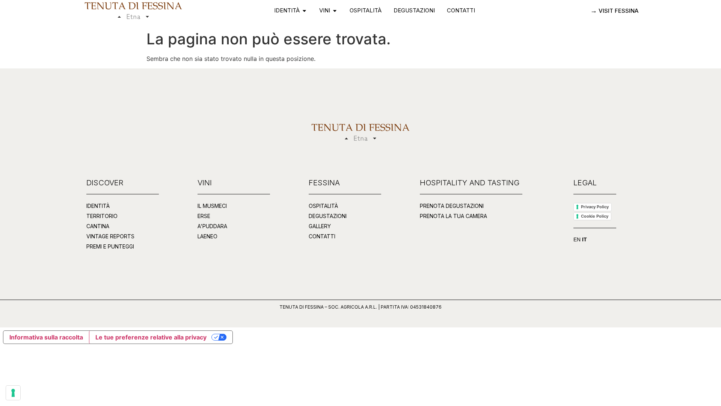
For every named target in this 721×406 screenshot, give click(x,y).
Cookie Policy (594, 216)
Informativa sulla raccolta (46, 337)
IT (584, 239)
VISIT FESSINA (617, 10)
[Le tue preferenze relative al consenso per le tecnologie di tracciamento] (13, 393)
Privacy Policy (595, 206)
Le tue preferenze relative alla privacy (151, 337)
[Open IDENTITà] (304, 10)
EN (577, 239)
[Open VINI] (335, 10)
